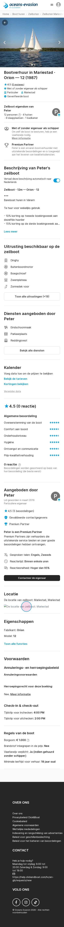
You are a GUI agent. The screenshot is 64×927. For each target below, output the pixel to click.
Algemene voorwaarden (25, 825)
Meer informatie (20, 694)
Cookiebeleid (19, 821)
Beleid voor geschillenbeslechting (31, 837)
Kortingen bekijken (16, 384)
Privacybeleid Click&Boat (26, 817)
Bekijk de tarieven (15, 378)
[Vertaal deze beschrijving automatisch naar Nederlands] (56, 180)
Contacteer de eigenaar (32, 578)
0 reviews (17, 84)
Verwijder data (12, 391)
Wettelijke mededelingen (26, 829)
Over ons (17, 813)
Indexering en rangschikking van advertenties (37, 833)
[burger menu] (52, 5)
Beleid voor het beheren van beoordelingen (36, 840)
